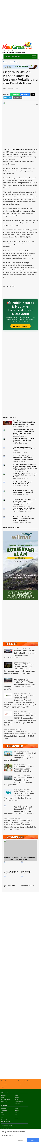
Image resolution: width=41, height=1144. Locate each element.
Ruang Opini (4, 1120)
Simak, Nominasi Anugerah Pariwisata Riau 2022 (22, 483)
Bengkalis (3, 1108)
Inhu (2, 1116)
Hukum (16, 1095)
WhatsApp (16, 94)
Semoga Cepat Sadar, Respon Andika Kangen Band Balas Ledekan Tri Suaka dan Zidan (23, 457)
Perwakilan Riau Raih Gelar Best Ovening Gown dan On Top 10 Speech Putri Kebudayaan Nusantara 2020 (24, 502)
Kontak (20, 1084)
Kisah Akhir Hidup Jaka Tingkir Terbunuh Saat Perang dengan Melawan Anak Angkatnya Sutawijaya (23, 432)
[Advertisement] (20, 20)
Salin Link (19, 97)
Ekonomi (17, 1097)
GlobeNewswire (5, 1101)
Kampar (17, 1110)
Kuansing (17, 1118)
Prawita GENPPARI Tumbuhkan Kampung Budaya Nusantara (24, 509)
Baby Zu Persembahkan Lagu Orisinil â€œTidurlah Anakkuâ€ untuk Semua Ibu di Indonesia (24, 422)
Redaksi (3, 1081)
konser (18, 157)
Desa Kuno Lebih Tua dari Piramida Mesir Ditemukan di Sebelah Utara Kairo (23, 518)
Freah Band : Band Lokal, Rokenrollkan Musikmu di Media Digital (24, 449)
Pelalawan (3, 1118)
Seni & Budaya (14, 62)
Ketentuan (4, 1084)
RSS (2, 1087)
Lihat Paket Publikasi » (20, 326)
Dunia (2, 1097)
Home (5, 62)
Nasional (3, 1095)
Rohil (16, 1112)
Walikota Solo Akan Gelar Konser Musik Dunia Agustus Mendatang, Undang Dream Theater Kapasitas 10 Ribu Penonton (25, 467)
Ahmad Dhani (12, 152)
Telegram (8, 97)
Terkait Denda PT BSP (28, 885)
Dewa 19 (10, 157)
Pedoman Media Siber (24, 1081)
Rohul (2, 1114)
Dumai (16, 1108)
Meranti (16, 1116)
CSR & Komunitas (5, 1099)
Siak (2, 1112)
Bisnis (16, 1099)
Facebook (26, 94)
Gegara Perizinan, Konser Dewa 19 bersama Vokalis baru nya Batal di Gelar (25, 475)
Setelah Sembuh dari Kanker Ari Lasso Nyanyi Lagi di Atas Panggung (24, 440)
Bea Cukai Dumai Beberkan (9, 886)
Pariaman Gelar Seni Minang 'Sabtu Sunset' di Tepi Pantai (23, 491)
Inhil (16, 1114)
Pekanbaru (4, 1110)
